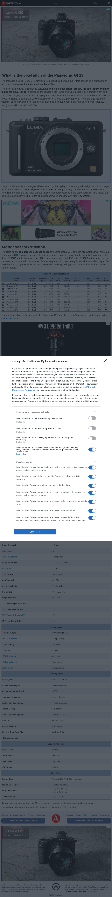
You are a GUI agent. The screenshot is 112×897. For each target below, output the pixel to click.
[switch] (92, 418)
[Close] (106, 361)
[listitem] (56, 411)
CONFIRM (35, 532)
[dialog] (56, 448)
